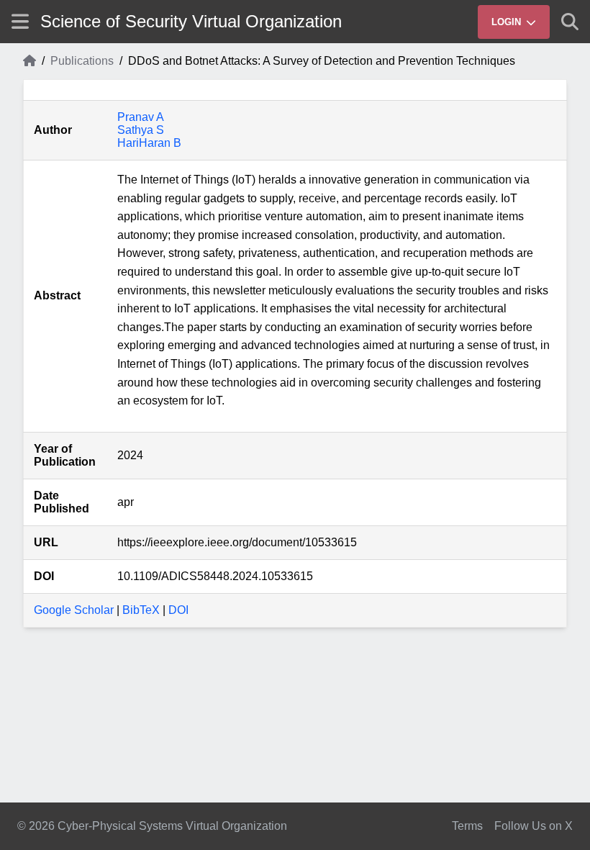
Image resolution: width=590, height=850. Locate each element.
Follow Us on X (533, 826)
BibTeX (141, 610)
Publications (82, 61)
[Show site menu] (20, 21)
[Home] (29, 61)
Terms (467, 826)
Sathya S (140, 130)
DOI (178, 610)
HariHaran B (149, 143)
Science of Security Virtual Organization (191, 21)
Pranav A (140, 117)
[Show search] (569, 21)
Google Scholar (74, 610)
